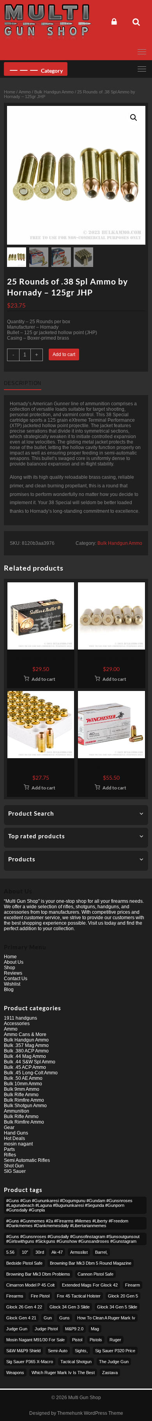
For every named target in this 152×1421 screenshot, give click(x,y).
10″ (25, 1252)
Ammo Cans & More (25, 1034)
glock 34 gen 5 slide (117, 1307)
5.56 (10, 1252)
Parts (9, 1149)
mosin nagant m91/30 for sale (35, 1339)
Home (9, 91)
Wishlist (12, 984)
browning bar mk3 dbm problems (38, 1274)
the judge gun (114, 1361)
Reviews (13, 973)
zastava (110, 1372)
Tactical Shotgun (76, 1361)
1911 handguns (20, 1018)
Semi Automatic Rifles (27, 1160)
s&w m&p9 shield (23, 1350)
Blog (9, 989)
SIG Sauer (15, 1171)
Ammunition (16, 1111)
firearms (14, 1296)
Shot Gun (14, 1166)
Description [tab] (22, 383)
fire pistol (40, 1296)
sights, (81, 1350)
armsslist (79, 1252)
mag (95, 1328)
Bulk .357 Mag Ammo (26, 1045)
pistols (96, 1339)
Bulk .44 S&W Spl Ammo (29, 1062)
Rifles (10, 1155)
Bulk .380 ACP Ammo (26, 1051)
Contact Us (15, 978)
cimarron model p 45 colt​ (30, 1285)
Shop (9, 967)
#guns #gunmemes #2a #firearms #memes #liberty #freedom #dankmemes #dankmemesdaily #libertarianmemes (67, 1223)
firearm (132, 1285)
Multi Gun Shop (84, 1397)
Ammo (25, 91)
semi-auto (57, 1350)
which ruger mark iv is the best (63, 1372)
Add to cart (64, 354)
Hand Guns (16, 1133)
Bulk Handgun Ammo (54, 91)
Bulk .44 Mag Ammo (25, 1056)
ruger (115, 1339)
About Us (13, 962)
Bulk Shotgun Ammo (25, 1105)
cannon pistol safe (95, 1274)
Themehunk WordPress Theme (90, 1413)
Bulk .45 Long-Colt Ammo (31, 1073)
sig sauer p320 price (115, 1350)
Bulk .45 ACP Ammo (25, 1067)
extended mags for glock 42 (90, 1285)
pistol (77, 1339)
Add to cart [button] (43, 679)
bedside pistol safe (24, 1263)
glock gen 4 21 (21, 1317)
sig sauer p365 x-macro (29, 1361)
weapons (15, 1372)
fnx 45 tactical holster (79, 1296)
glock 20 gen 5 (123, 1296)
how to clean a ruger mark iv (106, 1317)
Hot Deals (14, 1138)
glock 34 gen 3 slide (69, 1307)
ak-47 (57, 1252)
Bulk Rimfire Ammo (24, 1100)
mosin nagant (18, 1144)
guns (64, 1317)
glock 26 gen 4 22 (24, 1307)
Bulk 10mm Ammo (23, 1083)
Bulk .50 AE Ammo (23, 1078)
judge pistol (46, 1328)
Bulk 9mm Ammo (21, 1089)
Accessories (17, 1023)
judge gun (16, 1328)
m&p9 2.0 (74, 1328)
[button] (134, 118)
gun (48, 1317)
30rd (39, 1252)
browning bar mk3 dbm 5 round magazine (90, 1263)
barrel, (101, 1252)
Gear (9, 1127)
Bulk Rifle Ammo (21, 1094)
